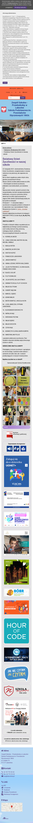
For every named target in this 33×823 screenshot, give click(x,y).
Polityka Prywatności (10, 792)
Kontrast (25, 92)
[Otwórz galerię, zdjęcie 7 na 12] (9, 401)
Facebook (6, 790)
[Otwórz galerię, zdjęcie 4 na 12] (23, 381)
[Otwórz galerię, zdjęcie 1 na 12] (9, 371)
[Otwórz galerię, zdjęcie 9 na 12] (9, 410)
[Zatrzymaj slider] (16, 140)
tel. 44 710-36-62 (8, 772)
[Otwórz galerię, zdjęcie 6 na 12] (23, 391)
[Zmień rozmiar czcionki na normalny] (12, 92)
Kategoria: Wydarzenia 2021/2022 (14, 150)
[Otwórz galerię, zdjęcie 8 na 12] (23, 401)
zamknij (5, 82)
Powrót (5, 427)
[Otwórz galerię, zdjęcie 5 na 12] (9, 391)
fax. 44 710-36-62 (9, 774)
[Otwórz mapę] (11, 807)
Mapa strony (20, 88)
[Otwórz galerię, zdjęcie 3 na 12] (9, 381)
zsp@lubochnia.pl (9, 776)
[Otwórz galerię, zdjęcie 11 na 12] (9, 420)
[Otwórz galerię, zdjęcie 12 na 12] (23, 420)
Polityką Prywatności (12, 3)
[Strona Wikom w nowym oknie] (5, 818)
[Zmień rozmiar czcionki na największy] (20, 92)
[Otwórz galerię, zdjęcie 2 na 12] (23, 371)
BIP (4, 785)
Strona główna (13, 88)
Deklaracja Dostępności (10, 794)
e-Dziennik (6, 788)
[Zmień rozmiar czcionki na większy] (16, 92)
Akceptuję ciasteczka (20, 7)
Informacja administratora (16, 95)
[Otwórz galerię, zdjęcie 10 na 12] (23, 410)
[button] (2, 130)
